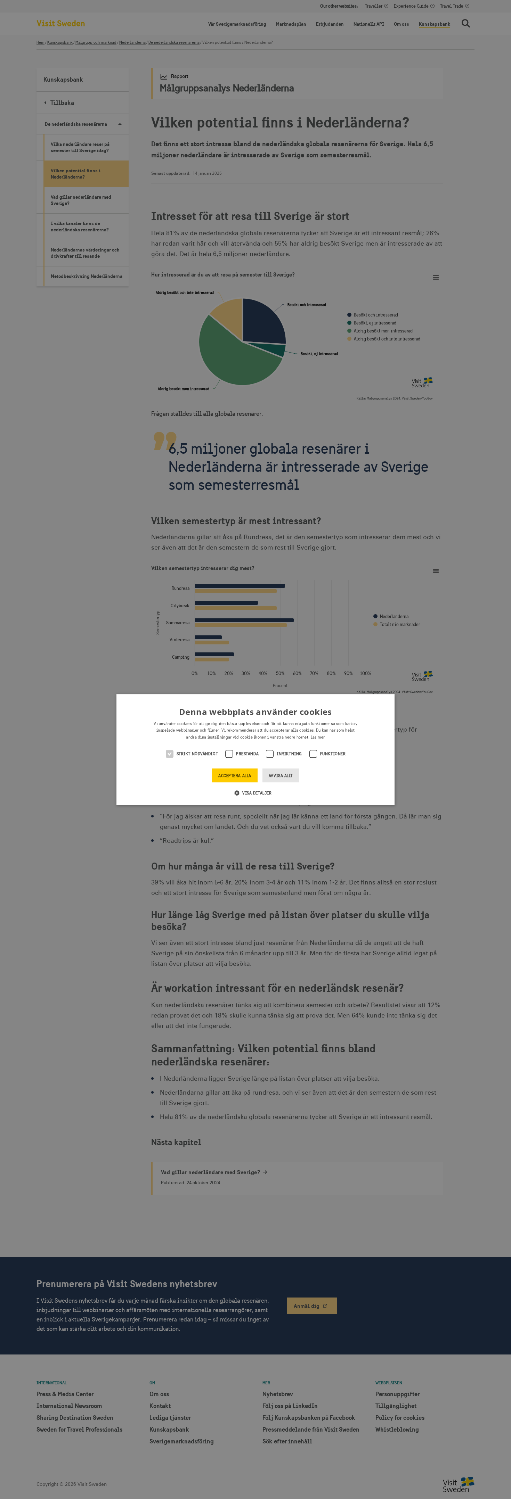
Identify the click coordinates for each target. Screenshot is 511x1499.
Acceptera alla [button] (234, 775)
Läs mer (318, 737)
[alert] (255, 749)
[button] (256, 792)
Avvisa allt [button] (281, 775)
